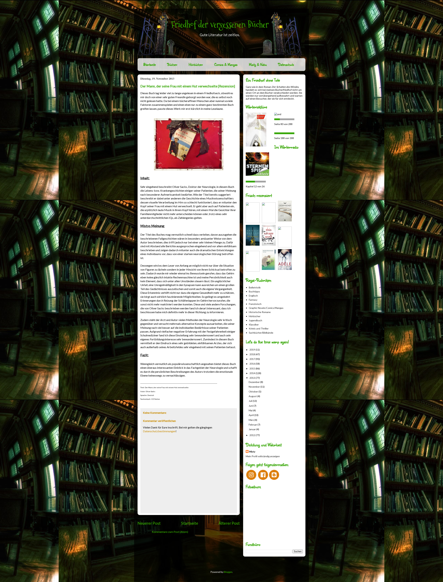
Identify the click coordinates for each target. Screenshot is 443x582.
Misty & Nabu (258, 64)
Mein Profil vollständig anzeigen (263, 456)
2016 (253, 363)
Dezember (254, 381)
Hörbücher (196, 64)
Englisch (253, 295)
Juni (251, 405)
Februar (253, 424)
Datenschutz (286, 64)
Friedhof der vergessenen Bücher (220, 24)
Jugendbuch (255, 320)
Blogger (228, 571)
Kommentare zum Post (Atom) (170, 531)
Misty (252, 451)
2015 (253, 368)
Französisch (255, 303)
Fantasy (253, 299)
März (251, 419)
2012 (253, 435)
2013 (253, 377)
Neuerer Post (149, 523)
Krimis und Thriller (259, 328)
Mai (251, 410)
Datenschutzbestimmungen (159, 431)
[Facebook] (263, 475)
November (254, 386)
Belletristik (255, 287)
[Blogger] (274, 475)
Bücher (172, 64)
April (251, 415)
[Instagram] (251, 475)
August (253, 396)
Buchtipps (254, 291)
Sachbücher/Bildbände (261, 332)
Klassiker (254, 324)
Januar (252, 429)
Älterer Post (229, 523)
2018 (253, 354)
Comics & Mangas (225, 64)
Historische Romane (260, 312)
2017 (253, 358)
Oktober (254, 391)
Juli (251, 400)
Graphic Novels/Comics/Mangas (266, 307)
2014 (253, 373)
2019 (253, 349)
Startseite (149, 64)
